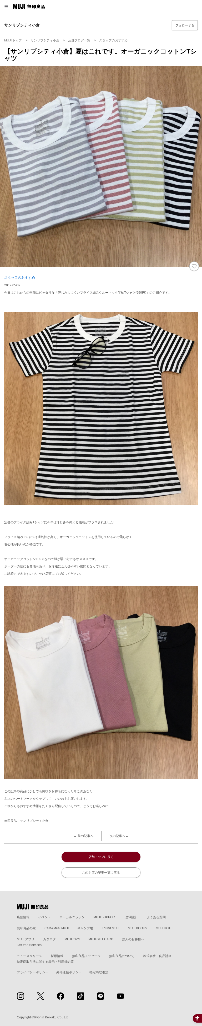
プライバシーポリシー (32, 972)
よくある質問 (156, 917)
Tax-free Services (29, 945)
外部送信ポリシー (69, 972)
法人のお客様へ (133, 939)
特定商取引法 (98, 972)
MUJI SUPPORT (105, 917)
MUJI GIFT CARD (100, 939)
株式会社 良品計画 (157, 956)
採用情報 (57, 956)
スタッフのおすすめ (19, 278)
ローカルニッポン (72, 917)
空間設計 (131, 917)
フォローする (184, 25)
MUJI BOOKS (137, 928)
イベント (44, 917)
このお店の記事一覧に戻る (101, 872)
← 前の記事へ (83, 836)
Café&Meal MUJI (56, 928)
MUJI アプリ (25, 939)
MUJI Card (72, 939)
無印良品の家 (26, 928)
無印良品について (121, 956)
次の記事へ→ (118, 836)
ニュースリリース (29, 956)
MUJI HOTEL (165, 928)
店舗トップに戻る (101, 857)
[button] (6, 6)
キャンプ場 (85, 928)
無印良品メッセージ (86, 956)
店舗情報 (23, 917)
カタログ (49, 939)
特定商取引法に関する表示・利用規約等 (45, 962)
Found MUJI (110, 928)
